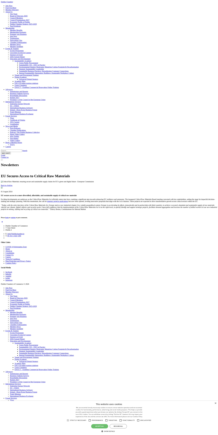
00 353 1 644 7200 (14, 236)
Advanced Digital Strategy (28, 79)
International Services (13, 102)
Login (3, 155)
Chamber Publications (18, 130)
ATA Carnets (14, 122)
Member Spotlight (16, 47)
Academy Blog (20, 81)
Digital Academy (21, 77)
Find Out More (10, 8)
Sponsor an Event (16, 55)
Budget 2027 (14, 98)
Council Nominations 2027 (19, 20)
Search (24, 151)
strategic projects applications (57, 201)
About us (8, 251)
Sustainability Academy (23, 61)
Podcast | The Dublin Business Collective (25, 132)
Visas (12, 118)
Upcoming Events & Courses (20, 53)
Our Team (13, 14)
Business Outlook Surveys (19, 94)
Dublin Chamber (7, 2)
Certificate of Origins (17, 120)
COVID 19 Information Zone (16, 247)
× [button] (215, 403)
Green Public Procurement (28, 63)
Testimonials (14, 38)
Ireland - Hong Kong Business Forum (23, 110)
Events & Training (12, 49)
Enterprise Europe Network (20, 104)
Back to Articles (6, 185)
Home (7, 249)
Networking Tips (16, 40)
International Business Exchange (21, 114)
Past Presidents (15, 26)
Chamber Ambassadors (18, 42)
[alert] (109, 418)
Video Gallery (15, 140)
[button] (109, 431)
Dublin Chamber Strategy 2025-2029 (23, 24)
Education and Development (20, 59)
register (13, 217)
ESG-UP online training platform (26, 83)
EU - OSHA (14, 106)
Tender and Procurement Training (27, 75)
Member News (15, 44)
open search (6, 153)
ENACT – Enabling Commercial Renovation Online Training (37, 87)
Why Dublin (14, 136)
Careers (8, 147)
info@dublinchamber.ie (15, 234)
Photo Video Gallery (17, 134)
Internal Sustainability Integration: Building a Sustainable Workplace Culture (46, 73)
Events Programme (17, 51)
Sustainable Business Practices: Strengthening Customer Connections (44, 71)
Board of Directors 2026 (18, 16)
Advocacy (9, 89)
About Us (8, 12)
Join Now (8, 6)
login (7, 217)
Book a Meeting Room (13, 143)
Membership (9, 28)
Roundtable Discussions (18, 96)
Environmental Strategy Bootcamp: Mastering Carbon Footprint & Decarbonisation (49, 67)
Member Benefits (16, 30)
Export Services (11, 116)
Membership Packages (18, 32)
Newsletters (14, 138)
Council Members (16, 18)
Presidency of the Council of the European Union (27, 100)
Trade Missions (15, 112)
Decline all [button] (118, 426)
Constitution (9, 253)
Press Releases (15, 128)
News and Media (11, 126)
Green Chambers (21, 85)
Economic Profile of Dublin (20, 22)
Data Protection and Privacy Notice (18, 261)
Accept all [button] (99, 426)
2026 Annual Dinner (17, 57)
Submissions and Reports (19, 91)
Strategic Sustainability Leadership (31, 69)
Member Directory (12, 10)
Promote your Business (18, 34)
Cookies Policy (10, 263)
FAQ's (12, 145)
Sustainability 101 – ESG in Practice (32, 65)
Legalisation (14, 124)
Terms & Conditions (12, 259)
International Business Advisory (21, 108)
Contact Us (9, 255)
